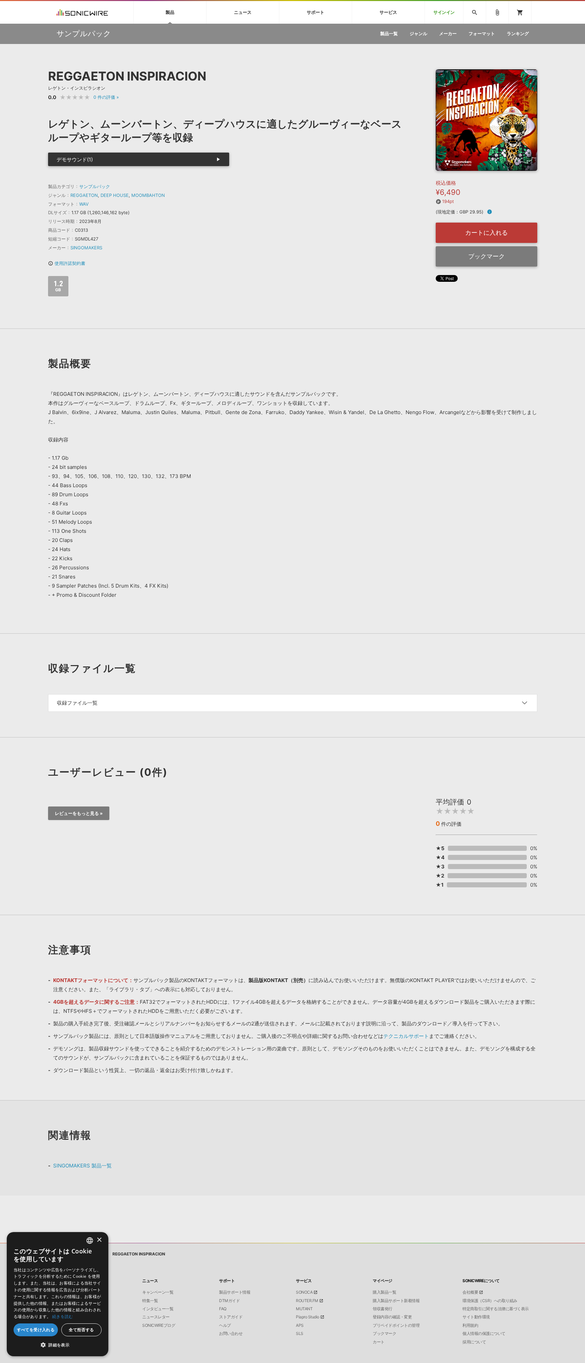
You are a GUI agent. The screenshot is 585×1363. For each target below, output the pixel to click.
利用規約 (470, 1325)
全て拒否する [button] (81, 1330)
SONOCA (304, 1292)
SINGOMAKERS (86, 247)
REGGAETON (84, 195)
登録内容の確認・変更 (392, 1317)
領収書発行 (382, 1309)
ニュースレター (156, 1317)
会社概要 (470, 1292)
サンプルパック (94, 186)
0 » (106, 97)
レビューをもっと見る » (79, 813)
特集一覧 (150, 1300)
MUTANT (304, 1309)
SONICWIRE (82, 12)
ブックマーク (486, 256)
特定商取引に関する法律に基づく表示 (495, 1309)
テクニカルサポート (406, 1036)
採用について (474, 1342)
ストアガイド (230, 1317)
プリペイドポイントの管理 (396, 1325)
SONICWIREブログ (158, 1325)
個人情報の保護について (483, 1333)
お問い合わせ (230, 1333)
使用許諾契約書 (66, 263)
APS (300, 1325)
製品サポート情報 (234, 1292)
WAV (84, 204)
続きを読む (62, 1316)
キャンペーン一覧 (157, 1292)
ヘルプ (225, 1325)
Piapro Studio (307, 1317)
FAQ (222, 1309)
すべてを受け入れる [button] (36, 1330)
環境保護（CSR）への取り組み (489, 1300)
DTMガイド (229, 1300)
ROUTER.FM (307, 1300)
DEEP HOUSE (115, 195)
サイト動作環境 (476, 1317)
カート (379, 1342)
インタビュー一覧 (157, 1309)
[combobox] (89, 1240)
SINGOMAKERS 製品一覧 (82, 1165)
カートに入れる (486, 232)
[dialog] (57, 1294)
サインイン (444, 12)
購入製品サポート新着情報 (396, 1300)
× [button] (99, 1240)
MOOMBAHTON (148, 195)
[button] (58, 1345)
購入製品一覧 (384, 1292)
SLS (299, 1333)
